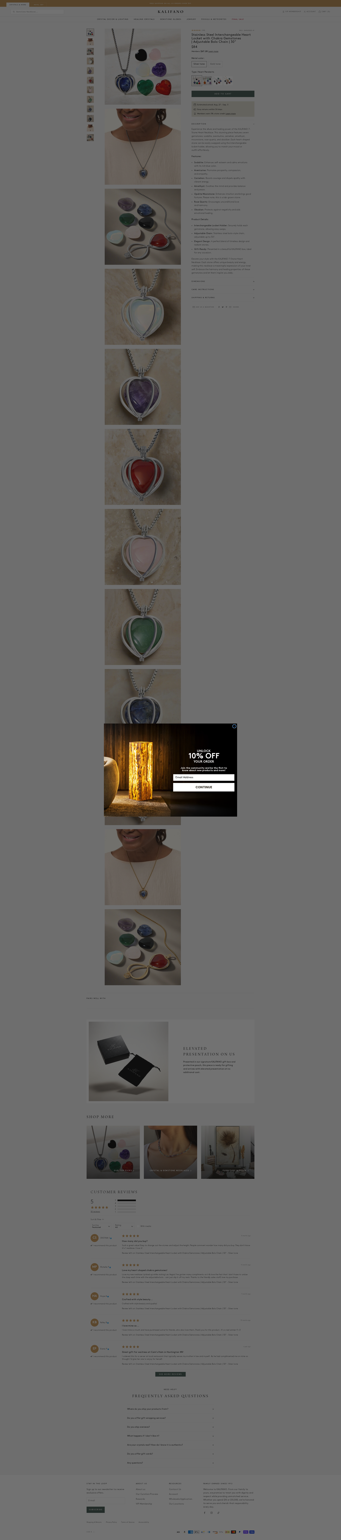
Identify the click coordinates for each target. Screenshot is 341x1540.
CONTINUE (204, 787)
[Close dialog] (234, 726)
